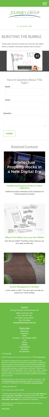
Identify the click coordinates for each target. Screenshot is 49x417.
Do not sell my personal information (33, 383)
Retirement (24, 331)
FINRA (8, 395)
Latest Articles (24, 347)
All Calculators (24, 351)
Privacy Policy (6, 408)
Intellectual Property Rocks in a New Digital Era (24, 186)
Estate (24, 335)
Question (7, 113)
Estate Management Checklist (24, 286)
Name (7, 86)
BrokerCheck (41, 357)
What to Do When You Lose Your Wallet (24, 237)
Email (7, 100)
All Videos (24, 349)
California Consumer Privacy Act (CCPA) (15, 381)
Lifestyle (24, 344)
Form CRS (8, 353)
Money (24, 342)
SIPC (12, 395)
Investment (24, 333)
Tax (24, 340)
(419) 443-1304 (26, 26)
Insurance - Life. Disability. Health (25, 338)
